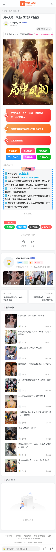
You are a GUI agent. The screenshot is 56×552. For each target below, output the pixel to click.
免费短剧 (31, 542)
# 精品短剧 (46, 227)
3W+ (21, 262)
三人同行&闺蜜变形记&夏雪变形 (32, 395)
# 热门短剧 (34, 227)
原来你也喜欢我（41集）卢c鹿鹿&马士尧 (34, 461)
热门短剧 (12, 11)
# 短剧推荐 (22, 227)
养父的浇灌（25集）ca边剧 (30, 347)
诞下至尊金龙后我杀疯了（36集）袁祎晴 (34, 381)
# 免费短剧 (9, 227)
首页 (5, 11)
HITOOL (18, 536)
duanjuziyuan (15, 22)
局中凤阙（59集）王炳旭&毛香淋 (21, 17)
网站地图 (39, 542)
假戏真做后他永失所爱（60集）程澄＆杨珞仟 (34, 333)
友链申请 (8, 536)
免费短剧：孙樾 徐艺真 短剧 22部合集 (34, 363)
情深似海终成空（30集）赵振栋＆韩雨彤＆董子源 (34, 445)
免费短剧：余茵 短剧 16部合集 (31, 315)
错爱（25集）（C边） (27, 428)
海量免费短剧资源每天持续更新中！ (27, 128)
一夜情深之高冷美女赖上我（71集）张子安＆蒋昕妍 (34, 413)
